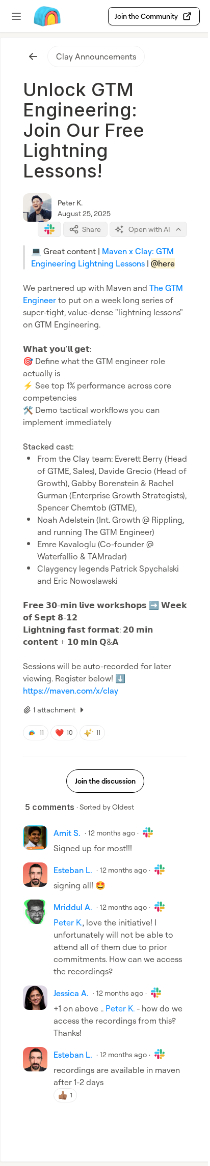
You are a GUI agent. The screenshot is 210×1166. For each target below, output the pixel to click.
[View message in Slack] (49, 229)
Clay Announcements (96, 56)
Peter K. (70, 202)
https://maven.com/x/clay (70, 690)
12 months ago (111, 832)
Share (91, 229)
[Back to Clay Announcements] (33, 56)
